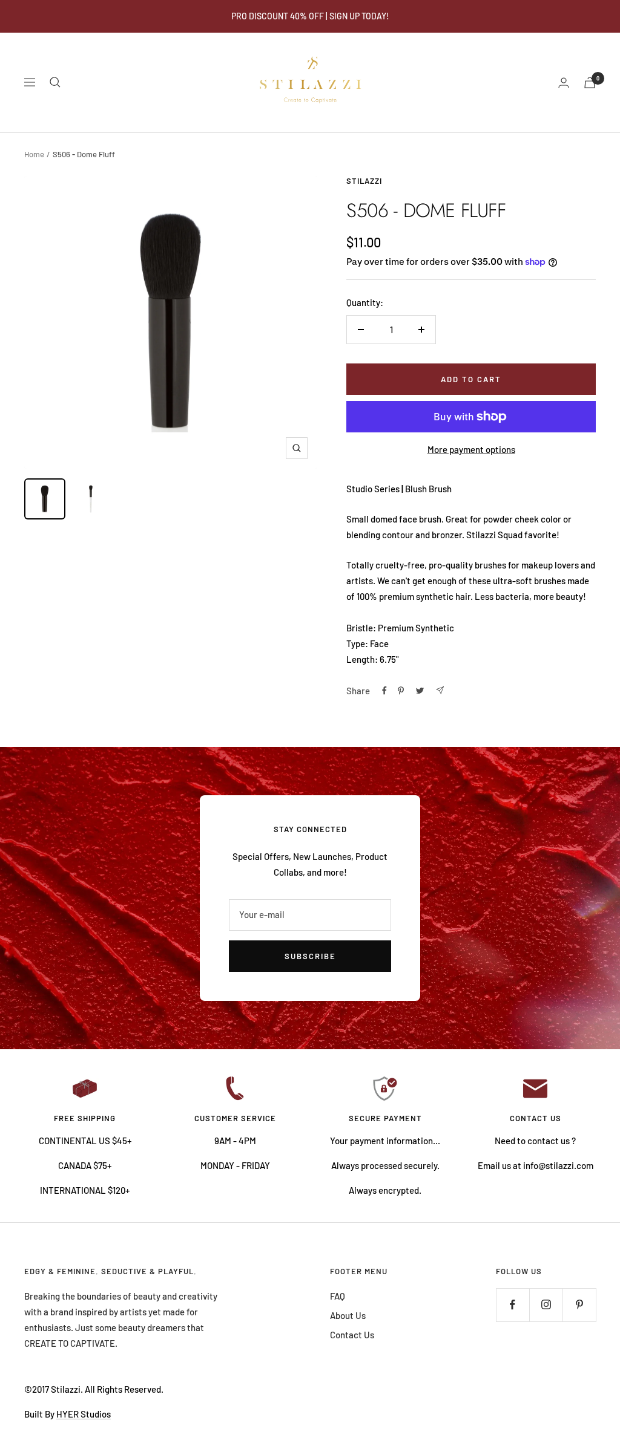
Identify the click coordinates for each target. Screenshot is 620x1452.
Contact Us (352, 1334)
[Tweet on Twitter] (420, 690)
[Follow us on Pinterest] (579, 1304)
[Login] (563, 82)
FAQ (337, 1296)
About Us (348, 1315)
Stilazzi (364, 181)
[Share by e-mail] (440, 690)
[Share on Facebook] (384, 690)
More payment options (471, 449)
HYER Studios (83, 1413)
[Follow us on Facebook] (512, 1304)
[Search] (55, 82)
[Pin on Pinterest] (401, 690)
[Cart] (590, 82)
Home (34, 154)
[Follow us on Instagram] (545, 1304)
